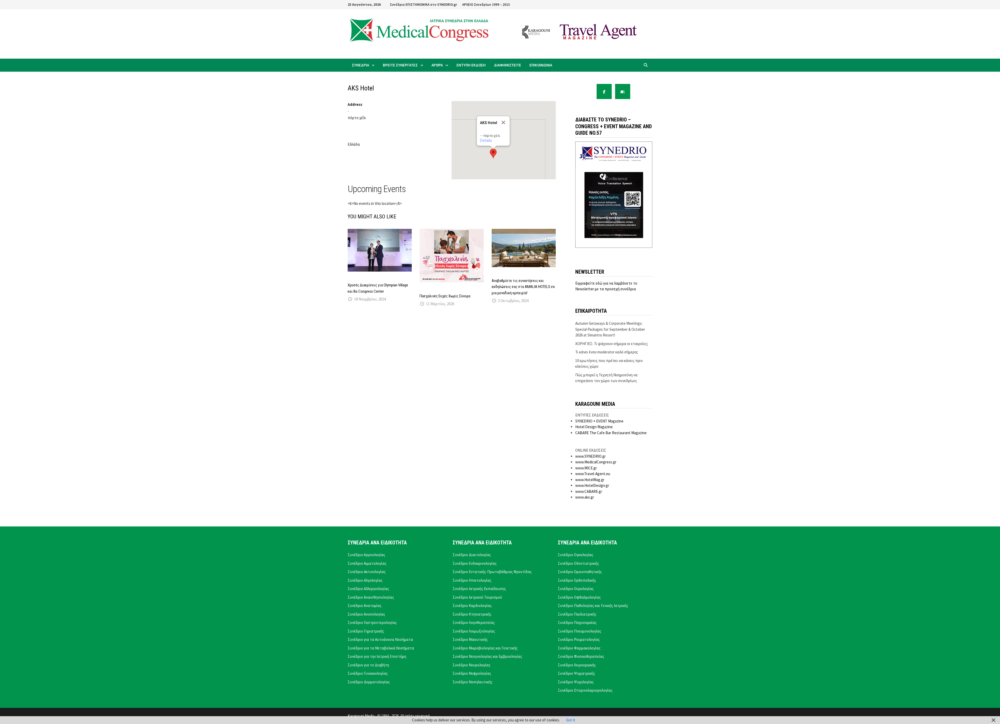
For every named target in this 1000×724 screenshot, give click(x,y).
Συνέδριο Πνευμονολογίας (579, 631)
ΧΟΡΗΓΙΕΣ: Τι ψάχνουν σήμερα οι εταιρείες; (611, 343)
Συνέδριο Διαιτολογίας (472, 554)
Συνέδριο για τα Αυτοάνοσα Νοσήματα (380, 639)
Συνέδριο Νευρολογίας (471, 664)
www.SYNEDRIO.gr (590, 456)
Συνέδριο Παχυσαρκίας (577, 622)
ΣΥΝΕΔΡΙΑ (360, 65)
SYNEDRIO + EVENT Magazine (599, 421)
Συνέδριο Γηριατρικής (366, 631)
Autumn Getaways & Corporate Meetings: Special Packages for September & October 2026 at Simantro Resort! (610, 329)
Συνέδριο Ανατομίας (365, 605)
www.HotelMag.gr (589, 479)
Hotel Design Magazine (594, 426)
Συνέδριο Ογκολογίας (575, 554)
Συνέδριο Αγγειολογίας (366, 554)
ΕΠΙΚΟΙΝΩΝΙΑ (540, 65)
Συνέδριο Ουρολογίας (576, 588)
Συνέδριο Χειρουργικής (577, 664)
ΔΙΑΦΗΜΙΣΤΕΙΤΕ (507, 65)
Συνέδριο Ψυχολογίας (576, 681)
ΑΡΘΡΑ (437, 65)
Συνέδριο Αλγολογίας (365, 580)
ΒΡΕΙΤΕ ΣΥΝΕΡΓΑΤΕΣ (400, 65)
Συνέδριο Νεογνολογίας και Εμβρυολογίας (487, 656)
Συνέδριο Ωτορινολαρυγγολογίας (585, 690)
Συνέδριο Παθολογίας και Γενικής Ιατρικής (593, 605)
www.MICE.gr (586, 467)
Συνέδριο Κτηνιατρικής (472, 614)
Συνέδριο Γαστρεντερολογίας (372, 622)
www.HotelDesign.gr (592, 485)
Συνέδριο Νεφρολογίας (472, 673)
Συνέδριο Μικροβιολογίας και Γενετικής (485, 648)
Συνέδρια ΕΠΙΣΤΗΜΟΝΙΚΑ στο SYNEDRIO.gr (423, 4)
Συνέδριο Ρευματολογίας (579, 639)
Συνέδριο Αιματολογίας (367, 563)
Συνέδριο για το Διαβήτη (368, 664)
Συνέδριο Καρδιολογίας (472, 605)
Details (486, 140)
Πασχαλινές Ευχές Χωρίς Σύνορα (445, 296)
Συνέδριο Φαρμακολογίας (579, 648)
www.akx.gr (584, 497)
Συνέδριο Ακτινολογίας (367, 571)
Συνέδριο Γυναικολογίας (368, 673)
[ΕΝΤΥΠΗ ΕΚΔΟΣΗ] (622, 91)
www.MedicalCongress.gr (595, 461)
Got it (570, 719)
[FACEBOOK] (604, 91)
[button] (493, 153)
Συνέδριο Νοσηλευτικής (472, 681)
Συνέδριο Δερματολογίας (369, 681)
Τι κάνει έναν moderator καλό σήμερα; (606, 351)
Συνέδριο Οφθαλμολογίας (579, 597)
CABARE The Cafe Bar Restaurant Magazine (611, 432)
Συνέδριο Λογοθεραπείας (474, 622)
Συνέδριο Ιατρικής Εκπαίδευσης (479, 588)
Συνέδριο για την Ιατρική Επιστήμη (377, 656)
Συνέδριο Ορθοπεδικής (577, 580)
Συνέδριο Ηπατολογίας (472, 580)
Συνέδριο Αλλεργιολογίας (368, 588)
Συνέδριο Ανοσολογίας (366, 614)
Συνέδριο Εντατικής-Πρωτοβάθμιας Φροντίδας (492, 571)
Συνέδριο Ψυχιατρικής (576, 673)
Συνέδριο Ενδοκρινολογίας (475, 563)
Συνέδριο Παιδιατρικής (577, 614)
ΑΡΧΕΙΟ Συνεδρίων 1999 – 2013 (486, 4)
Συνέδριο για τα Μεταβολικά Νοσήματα (381, 648)
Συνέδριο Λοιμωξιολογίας (474, 631)
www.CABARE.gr (588, 491)
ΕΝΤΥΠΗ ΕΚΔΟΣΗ (471, 65)
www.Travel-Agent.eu (592, 473)
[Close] (503, 122)
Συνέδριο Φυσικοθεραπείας (581, 656)
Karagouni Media (361, 715)
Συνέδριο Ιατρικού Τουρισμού (477, 597)
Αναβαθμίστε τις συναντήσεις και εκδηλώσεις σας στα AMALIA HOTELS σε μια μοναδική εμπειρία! (523, 286)
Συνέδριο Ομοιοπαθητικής (580, 571)
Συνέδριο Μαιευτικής (470, 639)
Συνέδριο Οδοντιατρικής (578, 563)
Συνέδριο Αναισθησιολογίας (371, 597)
